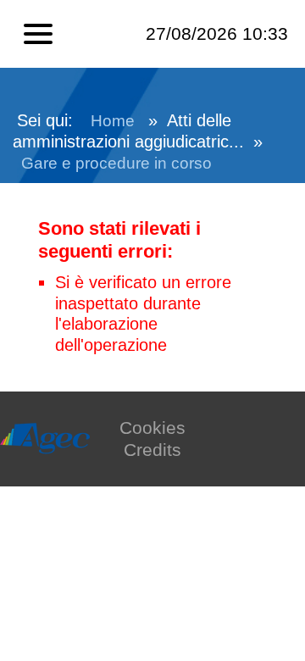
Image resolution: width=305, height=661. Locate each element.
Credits (152, 449)
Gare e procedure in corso (116, 163)
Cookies (152, 427)
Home (113, 121)
